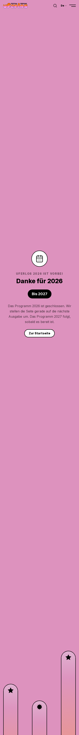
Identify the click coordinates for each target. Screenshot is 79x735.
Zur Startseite (39, 333)
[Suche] (55, 5)
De (62, 5)
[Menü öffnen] (72, 5)
